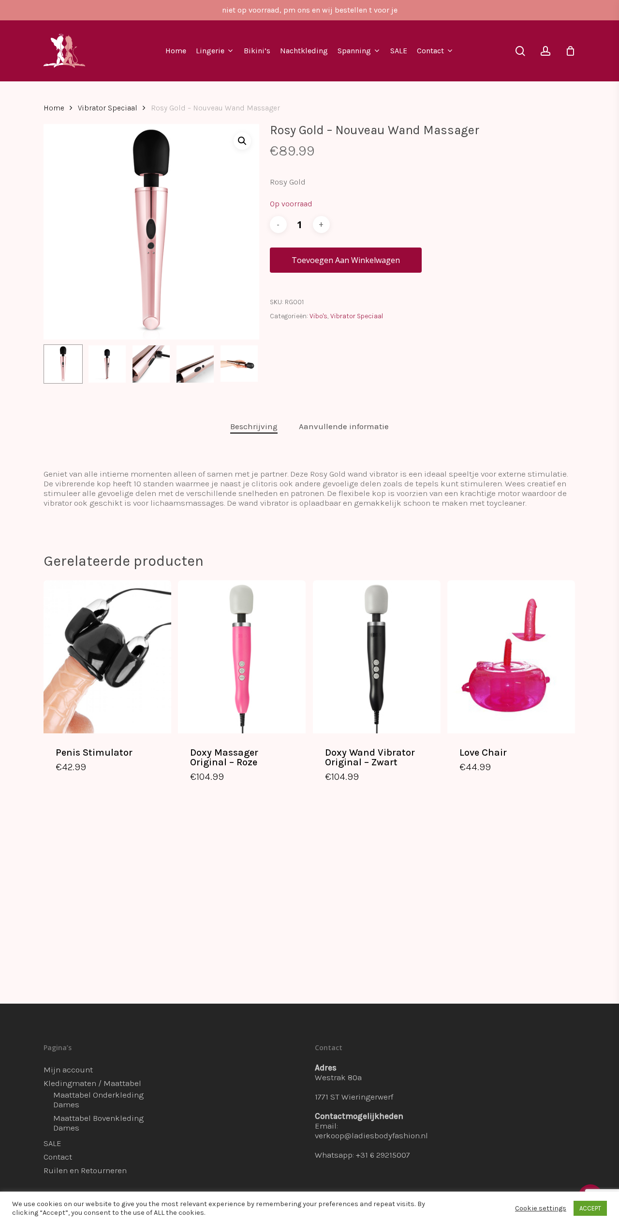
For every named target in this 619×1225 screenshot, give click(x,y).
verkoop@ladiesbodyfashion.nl (371, 1135)
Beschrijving (254, 426)
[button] (242, 141)
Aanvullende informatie (344, 426)
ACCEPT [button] (590, 1208)
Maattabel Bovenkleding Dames (98, 1122)
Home (54, 108)
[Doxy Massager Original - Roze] (242, 656)
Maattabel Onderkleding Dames (98, 1099)
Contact (58, 1157)
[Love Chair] (511, 656)
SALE (52, 1143)
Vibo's (318, 316)
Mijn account (68, 1069)
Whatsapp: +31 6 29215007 (362, 1155)
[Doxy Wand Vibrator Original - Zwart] (377, 656)
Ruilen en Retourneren (85, 1170)
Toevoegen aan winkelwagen (346, 260)
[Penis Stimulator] (107, 656)
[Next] (244, 364)
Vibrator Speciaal (107, 108)
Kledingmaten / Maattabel (92, 1083)
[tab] (254, 426)
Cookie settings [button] (540, 1208)
